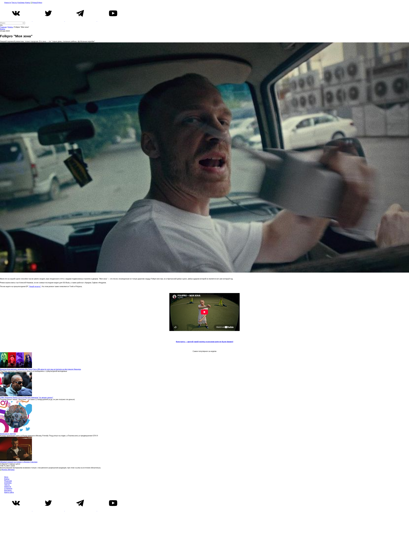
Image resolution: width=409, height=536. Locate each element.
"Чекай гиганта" (35, 286)
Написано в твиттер (8, 434)
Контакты (8, 490)
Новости (7, 3)
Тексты (14, 3)
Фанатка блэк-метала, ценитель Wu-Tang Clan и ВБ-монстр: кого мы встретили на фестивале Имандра (40, 369)
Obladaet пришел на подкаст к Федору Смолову (18, 462)
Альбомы (21, 3)
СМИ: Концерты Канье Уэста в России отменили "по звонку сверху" (26, 397)
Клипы (27, 3)
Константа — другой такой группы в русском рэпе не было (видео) (204, 342)
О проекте (8, 488)
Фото (6, 477)
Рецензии (8, 481)
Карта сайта (9, 492)
